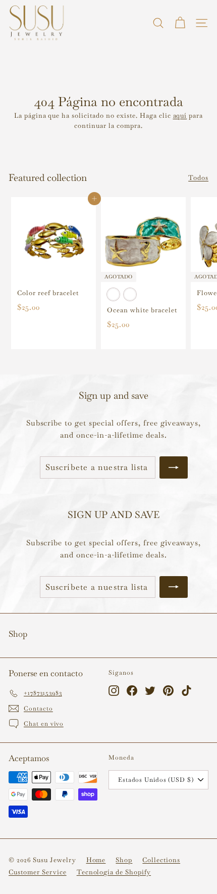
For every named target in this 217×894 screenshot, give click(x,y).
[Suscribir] (173, 467)
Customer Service (38, 872)
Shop (124, 860)
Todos (198, 177)
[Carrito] (180, 23)
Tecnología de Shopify (114, 872)
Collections (161, 860)
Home (96, 860)
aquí (180, 115)
